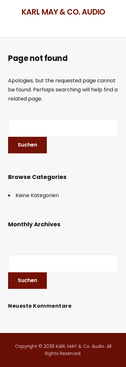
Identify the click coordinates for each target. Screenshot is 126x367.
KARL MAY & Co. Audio (63, 11)
